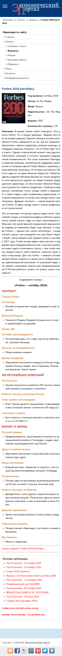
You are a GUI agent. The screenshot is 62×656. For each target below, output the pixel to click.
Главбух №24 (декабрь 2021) (22, 600)
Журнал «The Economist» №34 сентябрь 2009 (31, 575)
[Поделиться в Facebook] (17, 650)
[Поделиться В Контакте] (52, 650)
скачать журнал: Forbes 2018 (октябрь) (23, 548)
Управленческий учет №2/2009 (23, 584)
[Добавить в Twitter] (45, 650)
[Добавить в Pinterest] (38, 650)
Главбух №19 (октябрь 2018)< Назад (20, 608)
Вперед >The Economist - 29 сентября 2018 (23, 615)
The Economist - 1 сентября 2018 (24, 580)
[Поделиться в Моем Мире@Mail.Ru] (31, 650)
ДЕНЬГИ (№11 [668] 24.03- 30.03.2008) (27, 592)
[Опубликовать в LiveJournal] (24, 650)
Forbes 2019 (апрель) (18, 571)
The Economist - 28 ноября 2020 (23, 588)
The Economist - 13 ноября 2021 (23, 567)
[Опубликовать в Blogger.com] (10, 650)
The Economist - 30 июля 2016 (22, 596)
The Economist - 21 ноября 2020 (23, 563)
